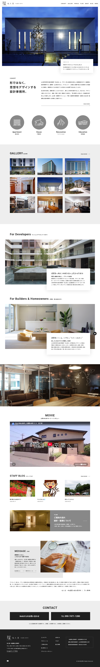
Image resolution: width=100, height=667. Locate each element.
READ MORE (87, 104)
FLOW (81, 3)
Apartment (17, 132)
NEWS (96, 3)
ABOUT (87, 3)
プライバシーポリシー (46, 651)
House (39, 132)
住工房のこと (17, 571)
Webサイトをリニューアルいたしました (72, 64)
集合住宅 (17, 134)
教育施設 (83, 134)
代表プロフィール (29, 571)
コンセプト (44, 637)
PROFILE (76, 3)
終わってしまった (69, 499)
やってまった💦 (41, 499)
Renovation (61, 132)
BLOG (91, 3)
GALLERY (70, 3)
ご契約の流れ (44, 644)
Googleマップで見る (12, 651)
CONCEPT (63, 3)
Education (83, 132)
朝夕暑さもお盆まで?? (15, 499)
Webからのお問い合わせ (29, 616)
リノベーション (61, 134)
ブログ (57, 641)
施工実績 (57, 644)
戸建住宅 (39, 134)
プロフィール (44, 641)
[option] (50, 36)
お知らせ (57, 637)
